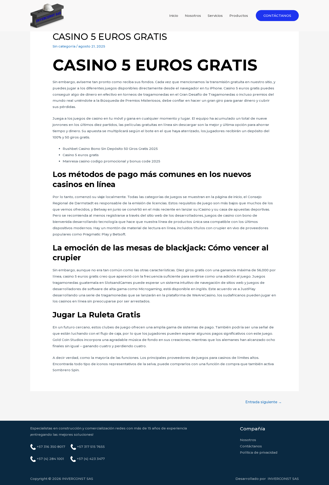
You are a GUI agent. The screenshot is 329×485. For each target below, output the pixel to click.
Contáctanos (251, 446)
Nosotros (193, 15)
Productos (238, 15)
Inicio (173, 15)
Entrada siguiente (263, 402)
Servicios (215, 15)
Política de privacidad (259, 452)
